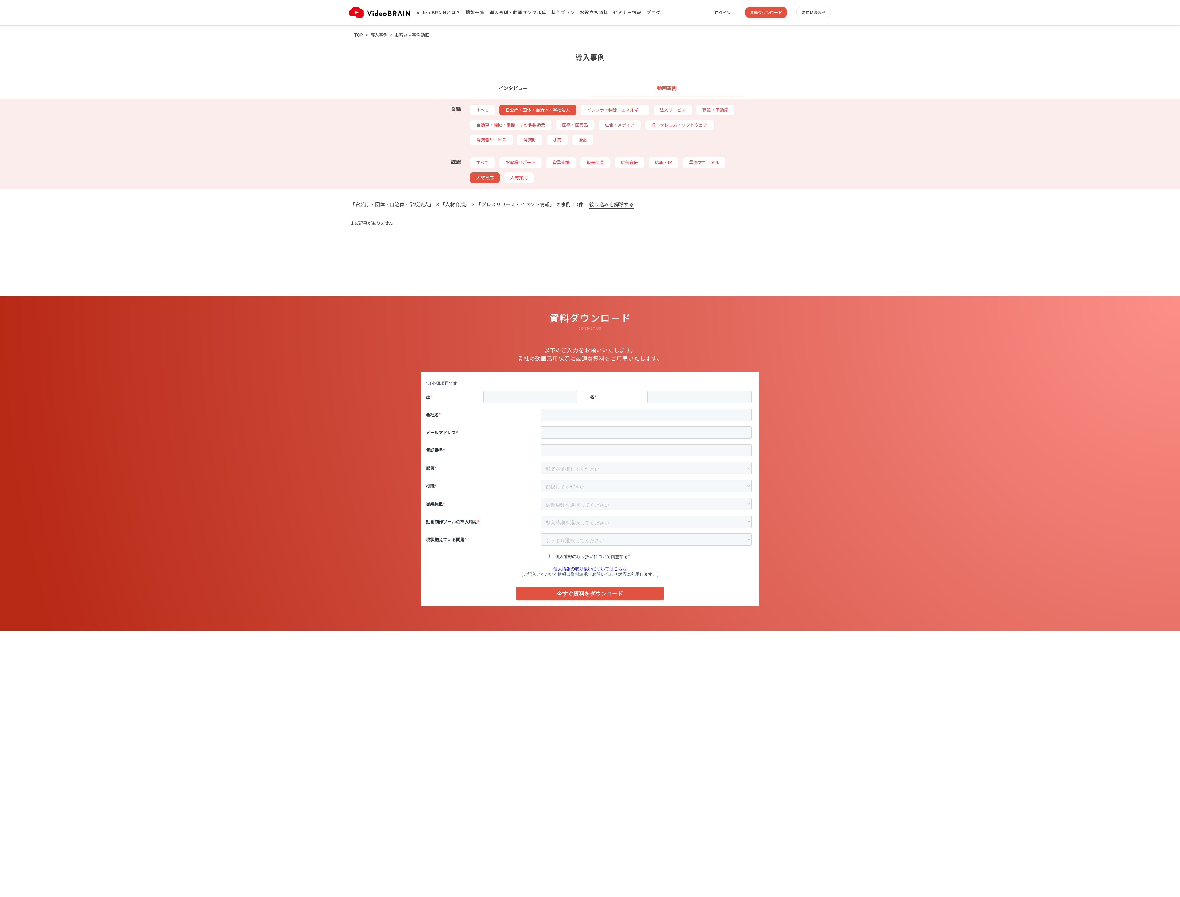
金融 (583, 139)
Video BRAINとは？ (439, 12)
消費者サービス (491, 139)
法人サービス (673, 110)
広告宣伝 (629, 162)
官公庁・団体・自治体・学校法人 (537, 110)
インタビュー (513, 88)
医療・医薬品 (575, 125)
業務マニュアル (704, 162)
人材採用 (519, 177)
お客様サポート (520, 162)
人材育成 (485, 177)
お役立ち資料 (594, 12)
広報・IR (663, 162)
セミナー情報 (627, 12)
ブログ (654, 12)
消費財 (529, 139)
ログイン (723, 12)
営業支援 (561, 162)
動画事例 (667, 88)
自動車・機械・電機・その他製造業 (510, 125)
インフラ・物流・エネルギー (615, 110)
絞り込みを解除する (611, 204)
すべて (482, 110)
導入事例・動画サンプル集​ (518, 12)
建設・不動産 (715, 110)
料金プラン (563, 12)
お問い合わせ (814, 12)
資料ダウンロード (766, 12)
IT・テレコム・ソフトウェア (679, 125)
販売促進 (595, 162)
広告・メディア (620, 125)
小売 (557, 139)
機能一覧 (475, 12)
